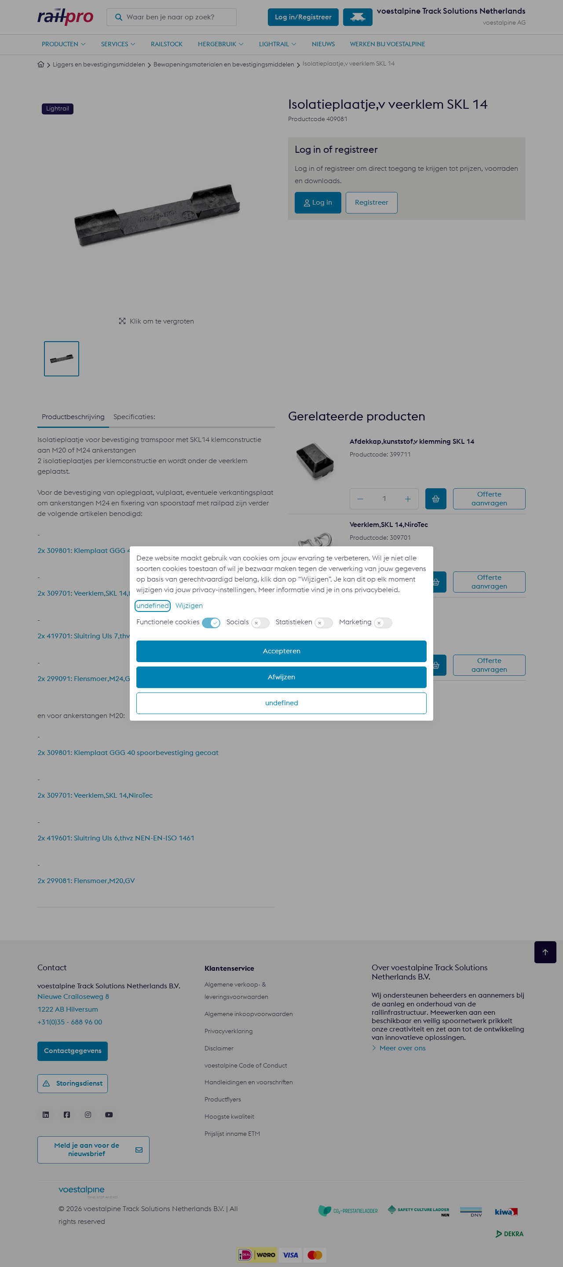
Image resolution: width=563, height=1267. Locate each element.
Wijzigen (189, 605)
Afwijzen (281, 677)
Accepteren (281, 651)
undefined (152, 605)
